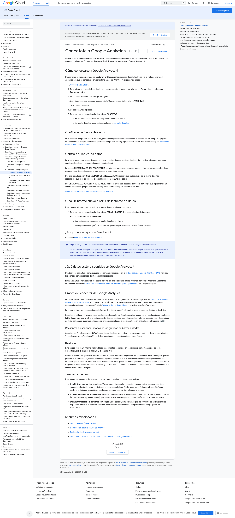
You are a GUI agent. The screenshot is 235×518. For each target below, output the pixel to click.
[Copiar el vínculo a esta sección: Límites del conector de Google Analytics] (122, 293)
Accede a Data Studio (79, 85)
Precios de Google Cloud (45, 491)
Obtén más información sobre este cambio (114, 26)
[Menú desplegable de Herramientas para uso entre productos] (94, 3)
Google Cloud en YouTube (195, 499)
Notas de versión (92, 495)
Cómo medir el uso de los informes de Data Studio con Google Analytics (101, 436)
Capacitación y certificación (146, 503)
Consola (194, 3)
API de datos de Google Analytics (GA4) (143, 273)
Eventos (188, 491)
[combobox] (173, 3)
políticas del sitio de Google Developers (128, 465)
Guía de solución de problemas (115, 305)
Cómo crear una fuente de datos (83, 423)
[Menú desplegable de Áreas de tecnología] (52, 3)
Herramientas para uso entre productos (74, 3)
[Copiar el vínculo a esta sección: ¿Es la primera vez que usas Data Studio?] (113, 232)
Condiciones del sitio (70, 513)
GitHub (138, 487)
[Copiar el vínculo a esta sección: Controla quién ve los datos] (104, 154)
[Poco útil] (168, 45)
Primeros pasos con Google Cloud (148, 491)
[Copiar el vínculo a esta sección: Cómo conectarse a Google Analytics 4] (120, 70)
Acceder (228, 3)
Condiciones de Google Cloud (91, 513)
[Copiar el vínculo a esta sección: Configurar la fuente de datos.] (108, 132)
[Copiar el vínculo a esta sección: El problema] (78, 343)
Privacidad (56, 513)
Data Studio (14, 10)
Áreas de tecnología (41, 3)
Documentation (78, 45)
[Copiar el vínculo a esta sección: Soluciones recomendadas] (91, 374)
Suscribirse (206, 513)
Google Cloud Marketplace (46, 495)
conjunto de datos (121, 123)
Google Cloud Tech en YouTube (197, 503)
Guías (26, 16)
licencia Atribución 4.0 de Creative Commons (131, 463)
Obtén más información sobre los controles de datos (103, 255)
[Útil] (164, 45)
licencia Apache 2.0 (75, 465)
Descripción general (11, 16)
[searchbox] (16, 23)
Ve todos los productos (44, 487)
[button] (16, 43)
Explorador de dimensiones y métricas (86, 432)
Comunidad (38, 16)
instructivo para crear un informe (88, 238)
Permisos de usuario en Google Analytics (88, 428)
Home (67, 45)
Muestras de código (143, 495)
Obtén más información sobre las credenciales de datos (89, 191)
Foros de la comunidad (94, 487)
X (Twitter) (189, 495)
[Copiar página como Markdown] (136, 51)
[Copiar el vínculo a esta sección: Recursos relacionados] (98, 417)
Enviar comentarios (159, 51)
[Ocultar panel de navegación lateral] (29, 513)
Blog (187, 487)
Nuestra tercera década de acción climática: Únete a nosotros (128, 513)
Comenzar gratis (222, 10)
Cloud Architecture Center (145, 499)
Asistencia (90, 491)
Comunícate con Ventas (45, 499)
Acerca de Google (42, 513)
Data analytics (92, 45)
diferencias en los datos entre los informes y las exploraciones (111, 284)
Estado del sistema (93, 499)
